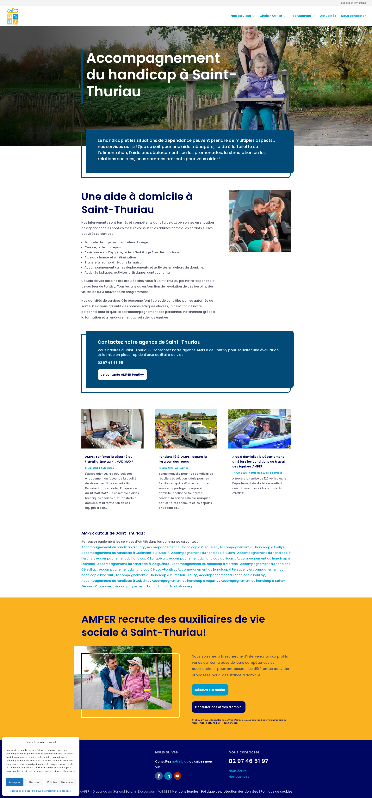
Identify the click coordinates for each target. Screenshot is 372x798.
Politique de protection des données (51, 790)
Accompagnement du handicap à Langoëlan (131, 558)
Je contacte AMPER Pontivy (122, 374)
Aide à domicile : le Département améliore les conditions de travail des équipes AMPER (258, 462)
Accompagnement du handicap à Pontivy (232, 575)
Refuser (34, 782)
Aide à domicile (272, 472)
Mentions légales (185, 791)
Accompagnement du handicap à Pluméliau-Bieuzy (156, 575)
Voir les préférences (60, 782)
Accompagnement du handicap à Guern (203, 553)
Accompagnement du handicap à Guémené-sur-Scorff (125, 553)
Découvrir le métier (210, 690)
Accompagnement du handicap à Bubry (113, 547)
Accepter (14, 782)
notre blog (180, 761)
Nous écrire (238, 771)
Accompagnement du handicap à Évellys (252, 547)
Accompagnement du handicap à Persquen (212, 569)
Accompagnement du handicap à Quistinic (115, 580)
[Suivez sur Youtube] (177, 776)
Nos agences (239, 776)
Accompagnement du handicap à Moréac (205, 564)
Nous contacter (353, 16)
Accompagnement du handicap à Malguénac (133, 564)
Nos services (241, 16)
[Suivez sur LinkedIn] (168, 776)
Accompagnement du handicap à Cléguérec (182, 547)
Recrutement (301, 16)
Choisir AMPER (271, 16)
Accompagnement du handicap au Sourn (202, 558)
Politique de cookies (19, 790)
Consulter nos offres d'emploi (218, 707)
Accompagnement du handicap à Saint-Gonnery (154, 586)
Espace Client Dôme (353, 3)
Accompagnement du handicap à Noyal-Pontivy (137, 569)
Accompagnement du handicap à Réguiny (185, 580)
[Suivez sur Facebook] (159, 776)
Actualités (328, 16)
